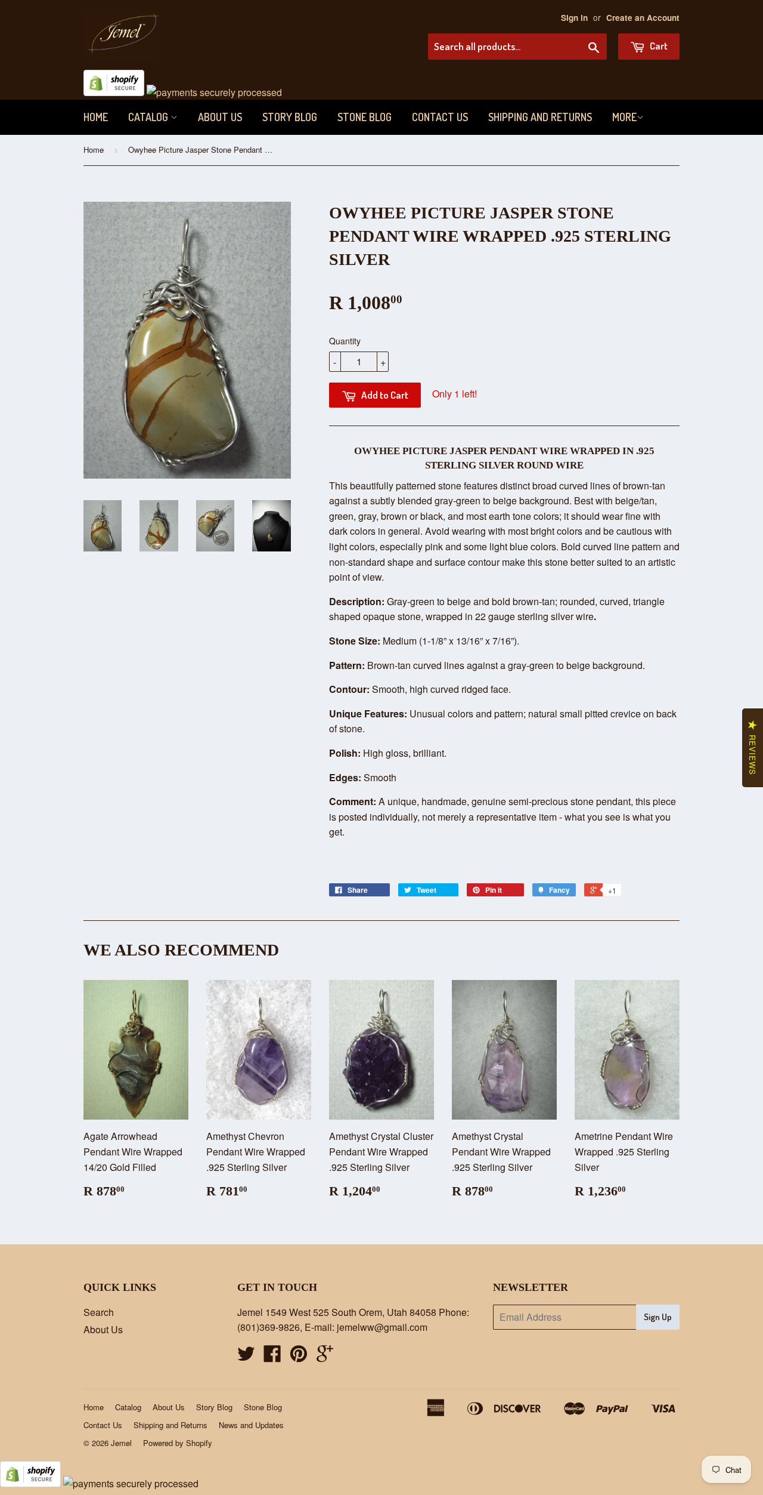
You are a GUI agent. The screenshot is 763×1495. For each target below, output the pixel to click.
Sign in (574, 17)
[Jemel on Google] (325, 1357)
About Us (220, 117)
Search (98, 1312)
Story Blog (289, 117)
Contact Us (440, 117)
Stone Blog (364, 117)
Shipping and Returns (540, 117)
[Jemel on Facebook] (272, 1357)
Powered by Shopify (177, 1442)
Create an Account (643, 17)
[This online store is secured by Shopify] (113, 92)
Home (95, 117)
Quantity (345, 341)
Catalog (149, 117)
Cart (658, 45)
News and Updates (251, 1425)
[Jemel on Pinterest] (299, 1357)
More (624, 117)
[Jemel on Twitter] (246, 1357)
